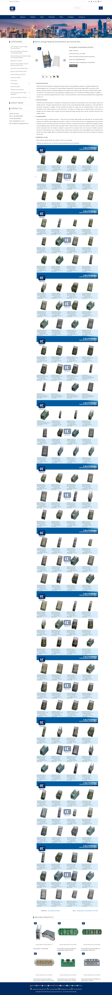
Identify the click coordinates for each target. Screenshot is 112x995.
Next (64, 60)
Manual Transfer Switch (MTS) (19, 71)
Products (32, 17)
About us (22, 17)
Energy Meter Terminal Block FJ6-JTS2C (87, 910)
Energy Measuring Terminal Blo (68, 975)
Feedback (71, 17)
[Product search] (101, 8)
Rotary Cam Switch (16, 77)
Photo (61, 17)
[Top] (108, 31)
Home (13, 17)
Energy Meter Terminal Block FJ (44, 944)
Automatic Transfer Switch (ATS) (19, 68)
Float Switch (14, 80)
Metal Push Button (15, 86)
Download (52, 17)
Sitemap (74, 991)
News (42, 17)
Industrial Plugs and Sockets (18, 74)
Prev (36, 60)
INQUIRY (73, 65)
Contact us (82, 17)
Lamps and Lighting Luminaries (19, 97)
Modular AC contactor (16, 60)
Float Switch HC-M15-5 (54, 910)
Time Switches (14, 83)
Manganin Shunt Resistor (17, 89)
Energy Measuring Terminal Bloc (68, 944)
